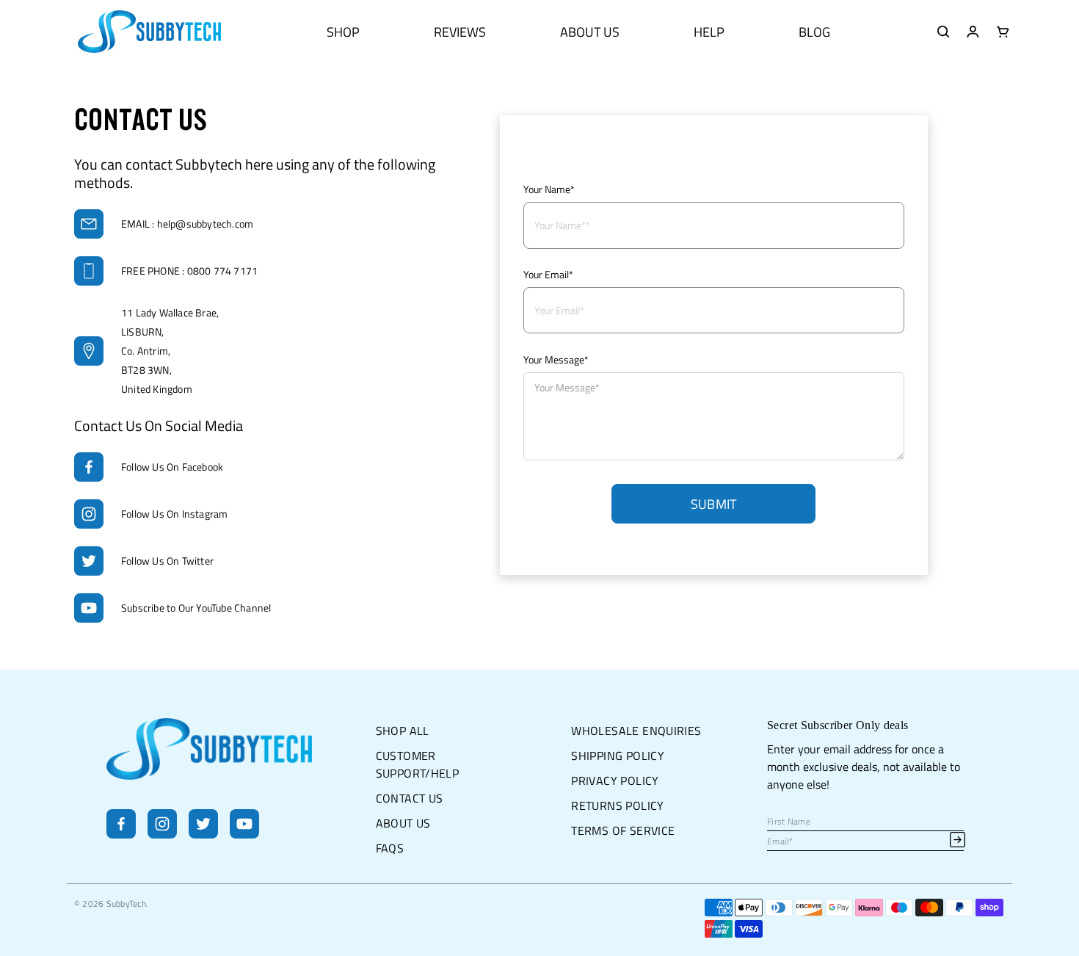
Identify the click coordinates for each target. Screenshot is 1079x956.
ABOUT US (590, 32)
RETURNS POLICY (617, 805)
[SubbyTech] (149, 31)
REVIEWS (460, 32)
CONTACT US (409, 798)
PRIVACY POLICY (614, 780)
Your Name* (549, 189)
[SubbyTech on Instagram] (162, 834)
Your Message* (556, 359)
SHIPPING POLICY (617, 755)
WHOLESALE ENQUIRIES (636, 730)
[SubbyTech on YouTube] (244, 834)
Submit (714, 504)
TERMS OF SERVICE (623, 830)
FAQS (390, 848)
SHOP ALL (402, 730)
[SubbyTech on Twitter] (203, 834)
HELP (709, 32)
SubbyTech (126, 903)
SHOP (343, 32)
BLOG (814, 32)
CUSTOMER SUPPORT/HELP (417, 764)
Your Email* (548, 274)
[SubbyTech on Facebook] (121, 834)
